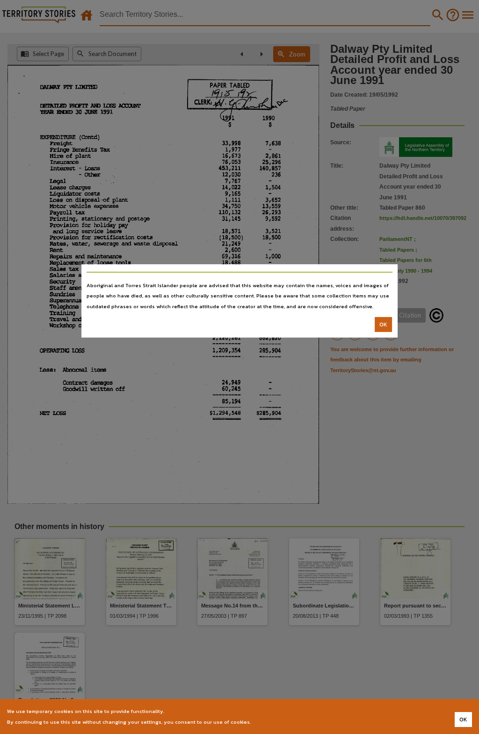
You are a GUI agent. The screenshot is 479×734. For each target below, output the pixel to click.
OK (383, 324)
